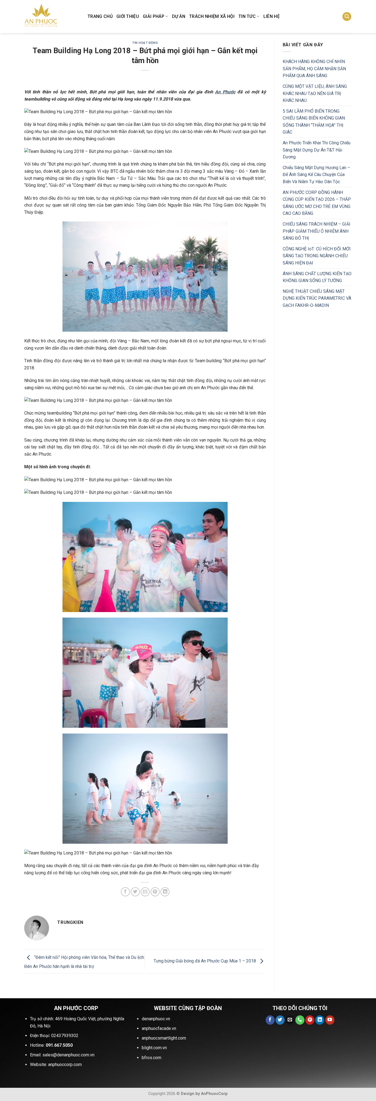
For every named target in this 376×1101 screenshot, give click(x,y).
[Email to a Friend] (145, 891)
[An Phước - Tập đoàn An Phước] (51, 16)
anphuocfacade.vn (159, 1028)
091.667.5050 (59, 1045)
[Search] (346, 16)
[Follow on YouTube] (329, 1020)
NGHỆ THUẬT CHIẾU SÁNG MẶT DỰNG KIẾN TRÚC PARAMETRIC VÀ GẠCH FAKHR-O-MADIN (317, 298)
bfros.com (151, 1057)
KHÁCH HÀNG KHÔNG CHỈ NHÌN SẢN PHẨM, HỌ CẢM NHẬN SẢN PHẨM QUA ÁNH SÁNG (314, 68)
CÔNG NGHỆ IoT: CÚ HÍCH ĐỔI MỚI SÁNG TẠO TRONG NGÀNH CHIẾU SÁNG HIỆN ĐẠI (317, 256)
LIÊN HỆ (271, 16)
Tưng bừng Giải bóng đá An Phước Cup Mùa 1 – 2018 (205, 961)
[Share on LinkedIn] (165, 891)
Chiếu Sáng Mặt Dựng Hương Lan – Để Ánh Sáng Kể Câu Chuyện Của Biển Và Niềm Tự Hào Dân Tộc (316, 174)
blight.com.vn (154, 1047)
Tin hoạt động (145, 43)
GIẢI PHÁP (153, 16)
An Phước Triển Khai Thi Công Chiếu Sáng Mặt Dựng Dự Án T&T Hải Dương (316, 149)
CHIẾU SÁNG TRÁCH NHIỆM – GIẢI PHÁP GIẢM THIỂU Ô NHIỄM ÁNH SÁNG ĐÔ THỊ (316, 231)
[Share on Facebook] (125, 891)
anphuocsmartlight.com (164, 1038)
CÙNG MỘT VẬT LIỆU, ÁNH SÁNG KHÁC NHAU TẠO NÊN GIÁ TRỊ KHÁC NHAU (315, 93)
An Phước (225, 91)
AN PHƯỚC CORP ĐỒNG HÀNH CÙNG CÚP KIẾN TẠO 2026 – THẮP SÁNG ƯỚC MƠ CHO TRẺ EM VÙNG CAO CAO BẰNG (317, 203)
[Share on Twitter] (135, 891)
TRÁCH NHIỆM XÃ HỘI (212, 16)
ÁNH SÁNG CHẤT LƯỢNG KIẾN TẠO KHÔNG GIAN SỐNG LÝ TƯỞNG (317, 277)
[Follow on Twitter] (280, 1020)
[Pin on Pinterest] (155, 891)
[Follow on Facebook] (270, 1020)
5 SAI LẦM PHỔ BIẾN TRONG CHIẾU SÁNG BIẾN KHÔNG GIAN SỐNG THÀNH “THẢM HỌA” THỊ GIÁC (314, 122)
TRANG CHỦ (100, 16)
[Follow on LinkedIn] (319, 1020)
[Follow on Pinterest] (309, 1020)
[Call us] (299, 1020)
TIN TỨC (247, 16)
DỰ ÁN (179, 16)
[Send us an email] (290, 1020)
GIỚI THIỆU (127, 16)
